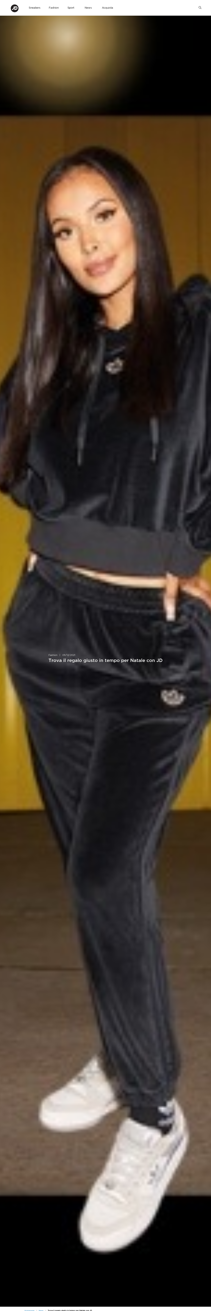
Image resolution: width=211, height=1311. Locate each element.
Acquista (107, 8)
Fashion (54, 8)
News (88, 8)
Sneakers (34, 8)
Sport (70, 8)
